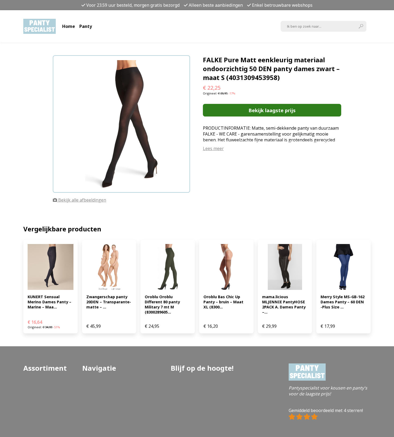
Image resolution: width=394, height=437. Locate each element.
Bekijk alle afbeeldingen (81, 200)
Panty (85, 26)
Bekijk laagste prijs (272, 110)
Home (68, 26)
